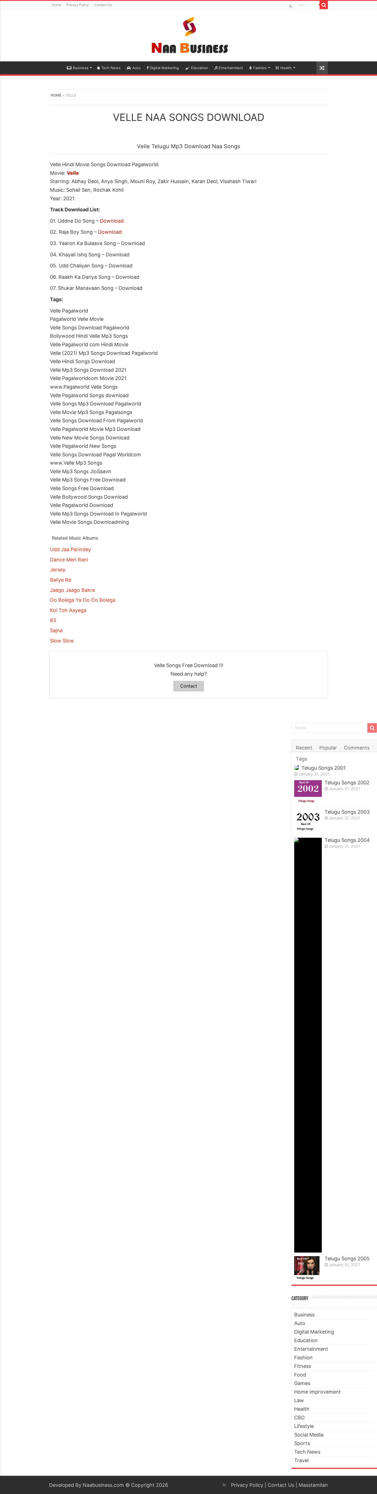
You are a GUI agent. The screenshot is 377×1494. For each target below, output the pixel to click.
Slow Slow (62, 641)
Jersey (57, 569)
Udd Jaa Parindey (70, 549)
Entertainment (231, 68)
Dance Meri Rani (69, 560)
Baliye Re (60, 580)
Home (56, 5)
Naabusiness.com (103, 1485)
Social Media (308, 1435)
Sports (302, 1443)
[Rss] (291, 6)
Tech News (111, 68)
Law (299, 1400)
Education (199, 68)
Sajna (56, 630)
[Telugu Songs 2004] (308, 1045)
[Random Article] (322, 67)
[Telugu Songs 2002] (308, 793)
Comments (357, 748)
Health (286, 68)
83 (53, 620)
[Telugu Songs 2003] (308, 822)
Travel (301, 1460)
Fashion (260, 68)
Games (302, 1383)
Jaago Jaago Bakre (72, 590)
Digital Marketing (164, 68)
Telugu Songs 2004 (347, 840)
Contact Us (103, 5)
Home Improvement (317, 1392)
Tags (301, 759)
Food (300, 1375)
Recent (304, 748)
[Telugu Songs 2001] (296, 768)
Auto (136, 68)
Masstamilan (313, 1485)
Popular (328, 748)
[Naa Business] (189, 34)
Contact (188, 686)
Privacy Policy (78, 5)
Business (80, 68)
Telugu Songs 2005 (347, 1258)
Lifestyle (304, 1426)
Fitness (302, 1366)
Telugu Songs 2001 (323, 768)
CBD (299, 1417)
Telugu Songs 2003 (347, 812)
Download (112, 221)
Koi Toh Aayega (68, 610)
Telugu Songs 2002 (347, 782)
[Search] (324, 5)
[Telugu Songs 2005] (308, 1268)
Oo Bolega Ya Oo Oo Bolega (82, 600)
